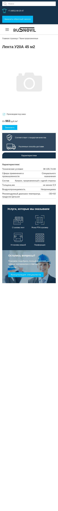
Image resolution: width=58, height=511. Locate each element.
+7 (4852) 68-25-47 (16, 11)
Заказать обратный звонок (17, 19)
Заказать (10, 127)
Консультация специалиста (26, 274)
